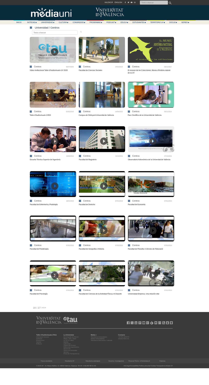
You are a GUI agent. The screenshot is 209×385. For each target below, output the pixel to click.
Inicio (18, 22)
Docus (173, 22)
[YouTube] (132, 2)
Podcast (111, 22)
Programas (96, 22)
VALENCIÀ (108, 2)
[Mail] (135, 2)
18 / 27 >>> (39, 307)
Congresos (79, 22)
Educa (124, 22)
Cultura (63, 22)
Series (185, 22)
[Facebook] (125, 2)
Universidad (47, 22)
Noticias (32, 22)
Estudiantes (139, 22)
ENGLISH (118, 2)
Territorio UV (157, 22)
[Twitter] (128, 2)
